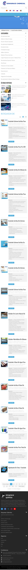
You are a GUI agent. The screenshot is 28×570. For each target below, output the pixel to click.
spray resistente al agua (5, 530)
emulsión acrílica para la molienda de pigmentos (16, 416)
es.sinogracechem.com (7, 561)
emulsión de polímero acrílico (15, 475)
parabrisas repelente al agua (6, 532)
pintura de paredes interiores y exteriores (17, 160)
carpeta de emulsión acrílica (15, 437)
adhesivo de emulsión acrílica (15, 438)
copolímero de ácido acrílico (15, 178)
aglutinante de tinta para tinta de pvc (16, 369)
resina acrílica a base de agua (15, 253)
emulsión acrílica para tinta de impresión (17, 455)
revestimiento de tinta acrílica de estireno (16, 373)
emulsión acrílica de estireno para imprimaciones (16, 233)
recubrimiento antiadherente (7, 44)
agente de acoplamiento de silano (7, 514)
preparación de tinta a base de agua (16, 435)
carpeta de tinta (12, 393)
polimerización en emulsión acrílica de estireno (16, 203)
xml (1, 546)
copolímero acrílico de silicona (15, 177)
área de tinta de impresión (7, 41)
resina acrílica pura (17, 152)
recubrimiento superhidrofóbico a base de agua (10, 528)
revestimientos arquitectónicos (15, 131)
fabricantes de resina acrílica (15, 374)
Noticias (2, 542)
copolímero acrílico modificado (19, 368)
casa (2, 538)
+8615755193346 (6, 559)
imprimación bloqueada (13, 209)
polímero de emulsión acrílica (15, 205)
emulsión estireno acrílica (18, 127)
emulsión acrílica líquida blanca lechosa (17, 350)
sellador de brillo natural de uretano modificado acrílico (16, 324)
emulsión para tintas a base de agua (16, 370)
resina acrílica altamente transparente (16, 396)
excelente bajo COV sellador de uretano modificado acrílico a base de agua (17, 329)
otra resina (3, 63)
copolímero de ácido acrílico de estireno (17, 201)
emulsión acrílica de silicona (19, 175)
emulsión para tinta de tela (18, 434)
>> (16, 486)
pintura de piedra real (13, 299)
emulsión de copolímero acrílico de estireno (16, 250)
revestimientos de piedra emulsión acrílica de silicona (17, 184)
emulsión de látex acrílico (14, 280)
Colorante (3, 73)
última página (21, 486)
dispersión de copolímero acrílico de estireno (16, 304)
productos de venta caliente (7, 65)
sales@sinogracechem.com (8, 557)
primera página (6, 484)
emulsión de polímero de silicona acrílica (17, 346)
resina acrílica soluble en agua (15, 397)
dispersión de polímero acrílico (15, 395)
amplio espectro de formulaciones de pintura (16, 258)
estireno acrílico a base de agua (15, 298)
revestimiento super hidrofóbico (7, 526)
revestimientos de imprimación (15, 230)
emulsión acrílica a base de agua (15, 228)
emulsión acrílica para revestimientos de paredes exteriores (17, 129)
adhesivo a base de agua (6, 39)
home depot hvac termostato (15, 326)
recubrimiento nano (5, 36)
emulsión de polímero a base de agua (16, 322)
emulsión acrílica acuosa (14, 135)
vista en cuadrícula (26, 117)
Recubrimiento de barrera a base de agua (10, 79)
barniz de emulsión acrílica (18, 473)
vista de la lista (23, 117)
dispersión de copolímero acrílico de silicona (16, 182)
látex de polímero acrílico (14, 256)
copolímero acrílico (13, 476)
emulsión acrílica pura (13, 154)
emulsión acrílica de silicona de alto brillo (17, 179)
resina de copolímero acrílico (15, 376)
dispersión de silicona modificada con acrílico (16, 352)
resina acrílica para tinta (14, 399)
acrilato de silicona (17, 345)
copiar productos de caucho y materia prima (11, 57)
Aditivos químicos (5, 52)
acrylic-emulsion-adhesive (16, 30)
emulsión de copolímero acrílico (15, 279)
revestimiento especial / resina (8, 60)
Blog (2, 544)
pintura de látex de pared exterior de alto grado (16, 157)
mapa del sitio (3, 540)
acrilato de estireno (13, 229)
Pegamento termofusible (6, 76)
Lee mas (11, 141)
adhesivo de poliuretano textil (7, 524)
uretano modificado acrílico (18, 319)
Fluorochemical (4, 71)
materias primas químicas (6, 55)
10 (12, 486)
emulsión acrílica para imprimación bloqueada (16, 211)
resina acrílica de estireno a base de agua (17, 296)
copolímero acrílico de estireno (15, 252)
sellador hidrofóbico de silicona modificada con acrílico (15, 348)
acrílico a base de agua (13, 418)
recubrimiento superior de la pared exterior (16, 276)
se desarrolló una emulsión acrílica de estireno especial (16, 207)
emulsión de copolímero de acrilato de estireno (17, 133)
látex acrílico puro (12, 155)
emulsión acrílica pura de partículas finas (17, 159)
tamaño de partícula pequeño (15, 254)
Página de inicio (6, 30)
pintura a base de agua (14, 419)
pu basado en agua (5, 49)
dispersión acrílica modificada (15, 327)
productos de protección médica (8, 68)
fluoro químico (4, 520)
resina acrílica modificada (14, 321)
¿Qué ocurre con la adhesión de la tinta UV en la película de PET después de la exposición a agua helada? (19, 104)
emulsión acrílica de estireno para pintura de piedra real (17, 301)
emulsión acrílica (4, 47)
